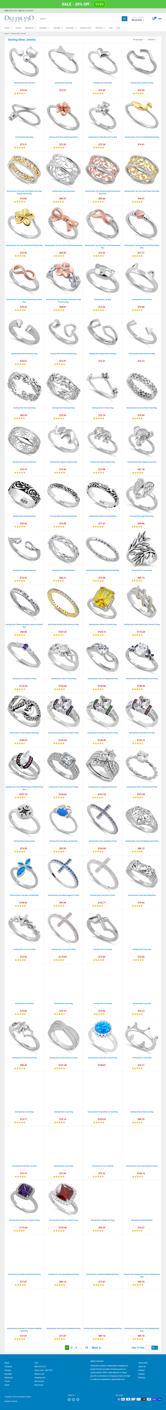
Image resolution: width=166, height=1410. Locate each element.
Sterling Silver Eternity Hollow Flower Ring (142, 408)
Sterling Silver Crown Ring (141, 1058)
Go (153, 1347)
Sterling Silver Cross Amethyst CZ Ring (103, 841)
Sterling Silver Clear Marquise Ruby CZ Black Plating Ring (24, 788)
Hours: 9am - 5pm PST (44, 1370)
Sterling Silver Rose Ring (24, 137)
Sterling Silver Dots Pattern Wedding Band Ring (63, 1328)
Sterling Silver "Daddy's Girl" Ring (102, 1220)
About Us (142, 1367)
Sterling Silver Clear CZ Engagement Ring (103, 678)
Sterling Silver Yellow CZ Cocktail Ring (102, 624)
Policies (141, 1370)
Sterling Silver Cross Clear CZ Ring (102, 895)
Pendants (43, 28)
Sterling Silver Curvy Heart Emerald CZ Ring (141, 1166)
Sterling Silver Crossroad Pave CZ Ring (63, 1058)
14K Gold (99, 28)
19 (86, 1347)
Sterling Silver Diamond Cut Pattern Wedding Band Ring (142, 1275)
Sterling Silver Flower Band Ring (24, 462)
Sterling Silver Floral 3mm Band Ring (63, 516)
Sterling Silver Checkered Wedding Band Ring (102, 1274)
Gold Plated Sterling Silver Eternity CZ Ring (63, 624)
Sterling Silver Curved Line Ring (141, 83)
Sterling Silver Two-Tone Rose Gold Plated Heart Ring (141, 246)
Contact (141, 1374)
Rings (7, 28)
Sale (118, 28)
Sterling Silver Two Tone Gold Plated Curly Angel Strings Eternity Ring (24, 192)
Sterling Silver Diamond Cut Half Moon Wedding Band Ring (24, 1330)
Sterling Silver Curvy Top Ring (102, 1166)
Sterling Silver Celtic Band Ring (63, 570)
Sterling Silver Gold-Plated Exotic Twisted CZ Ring (142, 624)
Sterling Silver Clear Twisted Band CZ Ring (142, 787)
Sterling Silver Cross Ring (103, 949)
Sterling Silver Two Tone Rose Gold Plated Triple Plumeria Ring (63, 301)
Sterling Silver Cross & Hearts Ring (24, 1058)
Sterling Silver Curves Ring (63, 1166)
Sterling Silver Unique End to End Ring (102, 354)
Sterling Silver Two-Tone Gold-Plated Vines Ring (141, 191)
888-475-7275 (40, 1367)
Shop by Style (85, 28)
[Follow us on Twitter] (73, 1399)
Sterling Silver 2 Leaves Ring (141, 570)
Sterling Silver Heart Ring (103, 83)
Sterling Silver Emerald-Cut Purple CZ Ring (63, 733)
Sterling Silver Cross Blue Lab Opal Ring (24, 895)
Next (95, 1347)
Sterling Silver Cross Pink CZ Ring (63, 949)
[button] (20, 93)
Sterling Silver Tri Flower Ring (102, 408)
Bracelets (70, 28)
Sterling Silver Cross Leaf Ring (24, 949)
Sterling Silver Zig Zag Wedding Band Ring (63, 1274)
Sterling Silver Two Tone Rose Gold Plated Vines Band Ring (102, 192)
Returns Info (39, 1374)
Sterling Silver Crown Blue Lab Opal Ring (102, 1058)
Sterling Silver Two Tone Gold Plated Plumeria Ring (24, 245)
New (110, 28)
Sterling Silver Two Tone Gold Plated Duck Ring (142, 137)
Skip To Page (138, 1348)
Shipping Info (40, 1378)
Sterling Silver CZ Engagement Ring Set (102, 787)
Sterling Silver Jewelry (18, 33)
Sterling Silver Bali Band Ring (141, 1220)
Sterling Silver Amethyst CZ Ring (24, 678)
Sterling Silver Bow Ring (63, 83)
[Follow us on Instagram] (77, 1399)
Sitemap (141, 1378)
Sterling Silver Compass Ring (24, 841)
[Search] (124, 18)
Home (7, 33)
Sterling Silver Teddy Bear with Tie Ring (102, 137)
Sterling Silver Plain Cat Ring (24, 83)
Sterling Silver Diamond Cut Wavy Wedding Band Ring (141, 1330)
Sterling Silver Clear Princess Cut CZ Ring (63, 787)
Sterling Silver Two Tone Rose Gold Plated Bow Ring (63, 245)
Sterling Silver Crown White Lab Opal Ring (103, 1112)
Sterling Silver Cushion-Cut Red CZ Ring (63, 1220)
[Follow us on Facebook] (69, 1399)
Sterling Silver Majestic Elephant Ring (63, 462)
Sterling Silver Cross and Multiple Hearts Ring (141, 841)
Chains (18, 28)
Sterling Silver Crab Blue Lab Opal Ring (63, 841)
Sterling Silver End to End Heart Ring (24, 354)
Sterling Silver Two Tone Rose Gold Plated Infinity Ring (102, 246)
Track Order (142, 1363)
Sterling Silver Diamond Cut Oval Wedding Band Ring (103, 1328)
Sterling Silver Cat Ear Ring (142, 299)
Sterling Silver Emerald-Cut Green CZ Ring (103, 733)
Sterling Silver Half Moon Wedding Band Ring (24, 1274)
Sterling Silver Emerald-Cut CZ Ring (142, 733)
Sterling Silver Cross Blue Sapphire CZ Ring (63, 895)
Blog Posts (39, 1385)
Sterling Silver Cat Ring (102, 299)
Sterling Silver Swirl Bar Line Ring (24, 1166)
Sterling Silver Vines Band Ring (63, 191)
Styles (7, 1385)
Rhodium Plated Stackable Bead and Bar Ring (102, 570)
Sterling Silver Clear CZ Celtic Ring (63, 678)
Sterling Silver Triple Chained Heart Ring (24, 733)
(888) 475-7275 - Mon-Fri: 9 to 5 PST (19, 11)
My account (137, 20)
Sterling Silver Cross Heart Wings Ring (141, 895)
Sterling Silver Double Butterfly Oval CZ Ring (142, 678)
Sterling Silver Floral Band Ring (63, 408)
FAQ (36, 1363)
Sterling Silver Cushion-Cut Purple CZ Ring (24, 1220)
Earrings (57, 28)
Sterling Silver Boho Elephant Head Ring (141, 462)
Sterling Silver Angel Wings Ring (141, 516)
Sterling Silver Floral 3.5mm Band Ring (103, 516)
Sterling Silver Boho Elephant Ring (102, 462)
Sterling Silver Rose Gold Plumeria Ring (63, 137)
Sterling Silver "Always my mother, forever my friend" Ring (24, 626)
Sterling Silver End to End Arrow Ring (142, 354)
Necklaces (29, 28)
